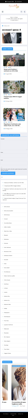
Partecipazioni (6, 312)
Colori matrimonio (7, 247)
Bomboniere (6, 239)
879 (11, 94)
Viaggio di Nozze (7, 353)
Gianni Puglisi (13, 406)
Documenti (6, 259)
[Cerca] (21, 12)
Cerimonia (6, 243)
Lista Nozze (6, 284)
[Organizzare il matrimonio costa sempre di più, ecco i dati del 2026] (14, 114)
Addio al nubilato (7, 227)
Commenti (2, 139)
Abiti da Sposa (7, 214)
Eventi (5, 263)
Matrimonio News (7, 304)
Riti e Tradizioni (7, 337)
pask (6, 67)
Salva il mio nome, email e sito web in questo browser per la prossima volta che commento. (14, 169)
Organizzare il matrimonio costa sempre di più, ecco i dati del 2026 (12, 124)
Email (2, 160)
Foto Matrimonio (7, 272)
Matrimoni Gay (7, 296)
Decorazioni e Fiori (7, 251)
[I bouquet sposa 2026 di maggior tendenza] (14, 87)
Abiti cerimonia (7, 206)
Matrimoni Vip (6, 300)
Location (5, 292)
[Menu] (2, 11)
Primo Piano (6, 320)
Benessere (6, 235)
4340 (11, 122)
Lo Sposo (6, 288)
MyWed (5, 308)
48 (10, 67)
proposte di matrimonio (8, 324)
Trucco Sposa (6, 349)
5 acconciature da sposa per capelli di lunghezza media (14, 403)
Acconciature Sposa (8, 223)
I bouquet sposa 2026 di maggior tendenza (13, 97)
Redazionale (6, 329)
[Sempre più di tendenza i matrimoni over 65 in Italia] (14, 59)
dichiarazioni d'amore (8, 255)
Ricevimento (6, 333)
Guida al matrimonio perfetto (9, 276)
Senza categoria (7, 341)
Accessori (6, 219)
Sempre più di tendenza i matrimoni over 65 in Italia (11, 70)
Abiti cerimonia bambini (8, 210)
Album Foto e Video (8, 231)
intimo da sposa (7, 280)
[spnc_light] (24, 11)
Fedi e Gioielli (6, 267)
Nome (2, 152)
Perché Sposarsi (7, 316)
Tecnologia (6, 345)
